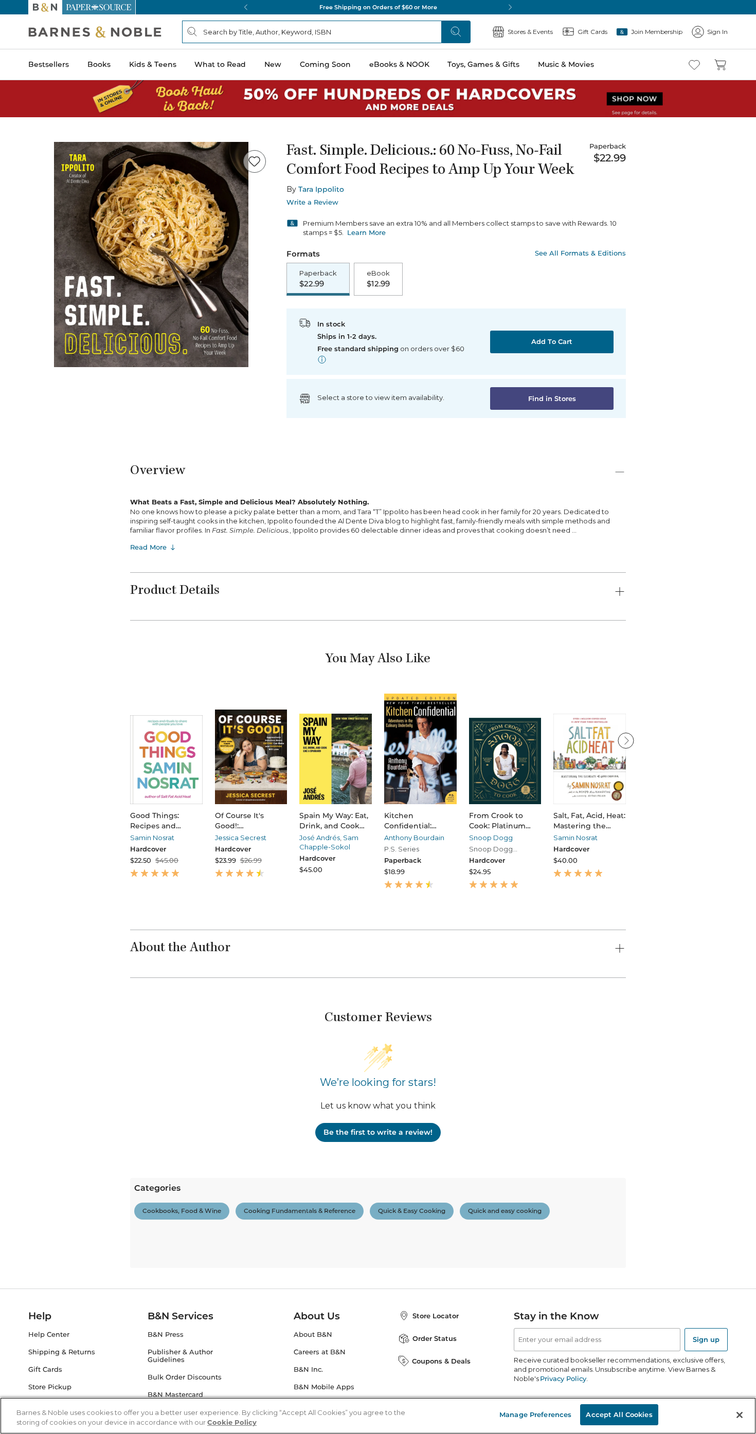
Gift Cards (45, 1369)
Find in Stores (552, 398)
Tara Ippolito (321, 189)
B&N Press (166, 1334)
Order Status (434, 1338)
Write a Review (312, 202)
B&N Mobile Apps (324, 1387)
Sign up (706, 1339)
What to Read (220, 64)
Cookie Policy (232, 1423)
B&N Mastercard (175, 1395)
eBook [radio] (378, 278)
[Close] (739, 1415)
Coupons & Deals (441, 1361)
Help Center (48, 1334)
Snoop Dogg (491, 837)
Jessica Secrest (240, 837)
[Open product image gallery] (151, 254)
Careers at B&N (320, 1352)
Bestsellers (48, 64)
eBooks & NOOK (399, 64)
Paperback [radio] (318, 278)
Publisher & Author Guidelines (180, 1356)
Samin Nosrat (152, 837)
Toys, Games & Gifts (483, 64)
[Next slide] (626, 740)
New (272, 64)
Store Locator (435, 1316)
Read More (148, 547)
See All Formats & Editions (580, 253)
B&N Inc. (308, 1369)
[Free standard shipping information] (322, 359)
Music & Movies (566, 64)
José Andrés (319, 837)
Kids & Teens (152, 64)
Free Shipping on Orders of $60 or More (378, 7)
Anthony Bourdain (414, 837)
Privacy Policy (563, 1378)
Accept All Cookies (619, 1414)
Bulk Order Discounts (185, 1377)
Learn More (366, 232)
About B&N (313, 1334)
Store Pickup (49, 1387)
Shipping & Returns (61, 1352)
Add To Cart (551, 341)
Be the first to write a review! (378, 1132)
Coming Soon (325, 64)
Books (99, 64)
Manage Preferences (535, 1414)
